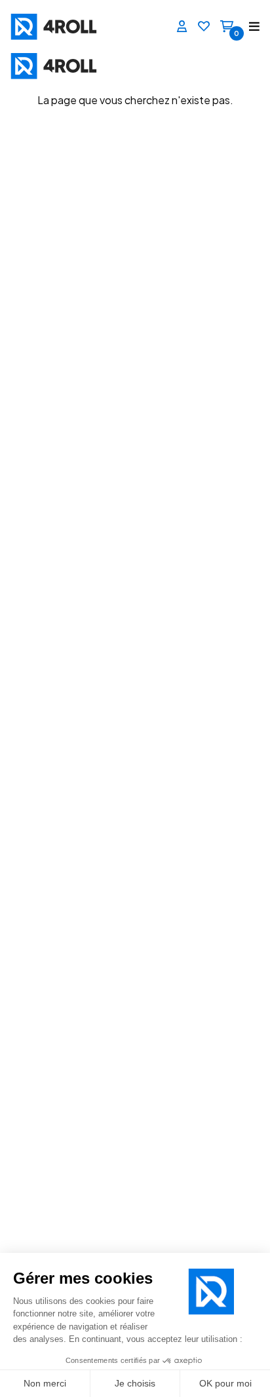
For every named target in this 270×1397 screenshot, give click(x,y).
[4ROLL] (68, 26)
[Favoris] (204, 27)
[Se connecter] (182, 27)
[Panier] (226, 27)
